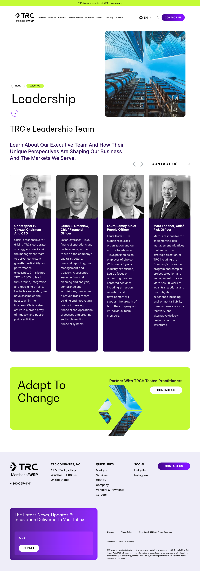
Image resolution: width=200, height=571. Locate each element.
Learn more (116, 3)
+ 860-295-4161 (20, 483)
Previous (134, 164)
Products (62, 17)
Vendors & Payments (110, 489)
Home (18, 86)
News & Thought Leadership (81, 17)
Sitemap (110, 532)
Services (52, 17)
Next (141, 164)
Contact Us (165, 164)
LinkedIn (140, 470)
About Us (35, 86)
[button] (143, 17)
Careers (101, 494)
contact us (173, 17)
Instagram (141, 475)
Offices (99, 17)
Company (109, 17)
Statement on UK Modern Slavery (120, 541)
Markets (42, 17)
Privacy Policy (126, 532)
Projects (119, 17)
